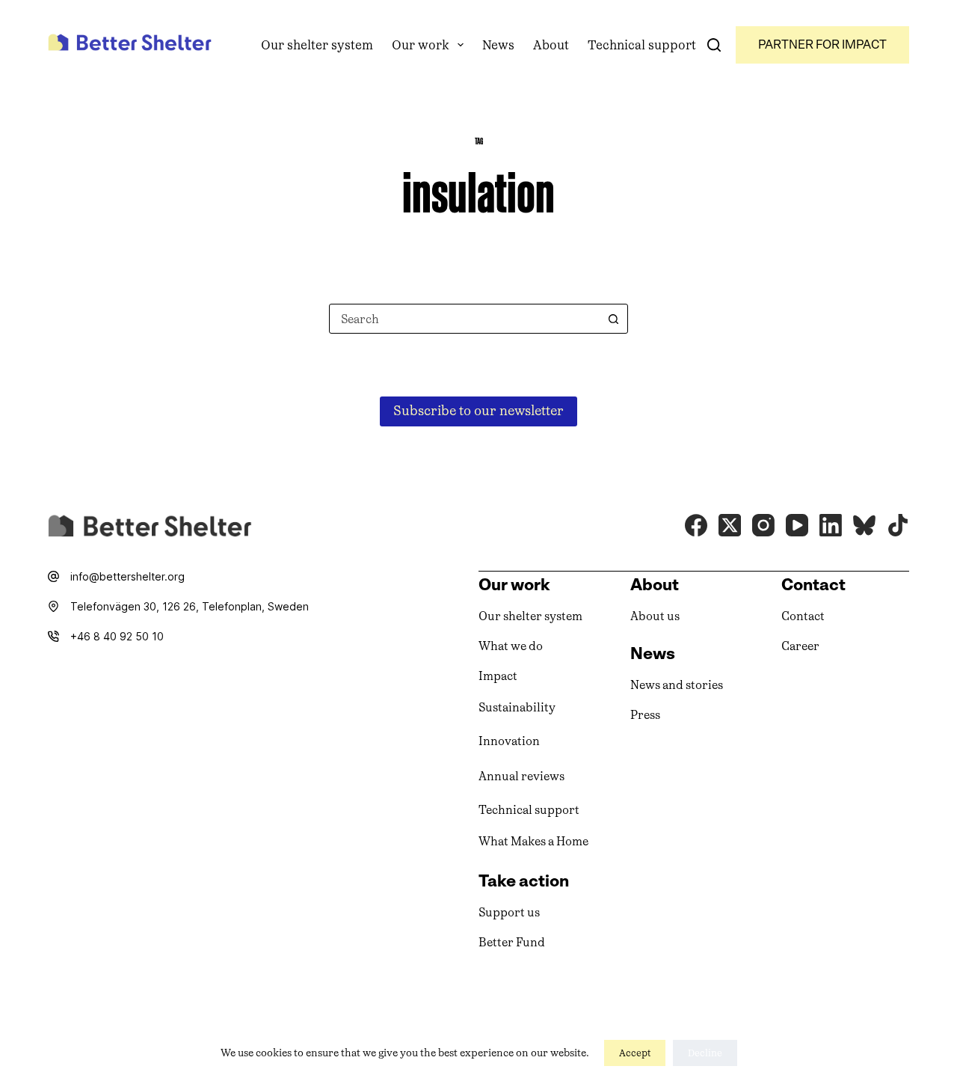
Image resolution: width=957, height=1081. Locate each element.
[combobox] (464, 319)
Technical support (642, 44)
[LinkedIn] (830, 525)
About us (655, 616)
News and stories (676, 685)
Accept (634, 1053)
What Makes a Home (533, 841)
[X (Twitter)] (729, 525)
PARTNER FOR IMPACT (822, 44)
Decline (705, 1053)
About (551, 44)
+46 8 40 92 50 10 (117, 636)
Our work (420, 44)
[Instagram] (763, 525)
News (498, 44)
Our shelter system (317, 44)
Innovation (509, 741)
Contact (803, 616)
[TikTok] (898, 525)
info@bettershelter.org (127, 576)
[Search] (714, 45)
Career (800, 646)
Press (645, 715)
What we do (510, 646)
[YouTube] (797, 525)
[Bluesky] (864, 525)
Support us (509, 912)
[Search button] (613, 318)
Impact (497, 676)
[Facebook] (696, 525)
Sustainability (517, 707)
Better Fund (511, 942)
